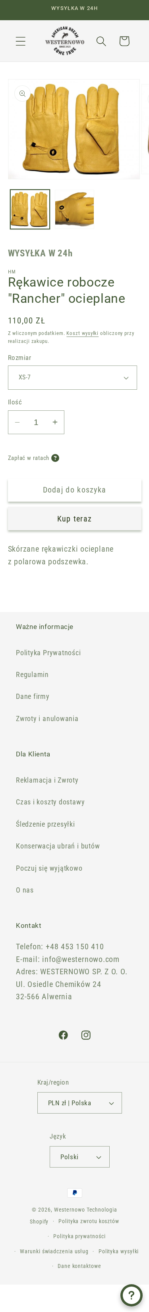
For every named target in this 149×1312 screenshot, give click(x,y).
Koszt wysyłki (82, 333)
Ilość (15, 402)
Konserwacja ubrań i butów (58, 846)
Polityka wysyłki (119, 1251)
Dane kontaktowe (79, 1266)
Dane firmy (33, 696)
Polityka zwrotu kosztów (88, 1221)
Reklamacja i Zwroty (47, 780)
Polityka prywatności (79, 1236)
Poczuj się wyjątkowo (49, 868)
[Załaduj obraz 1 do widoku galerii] (30, 209)
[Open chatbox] (131, 1295)
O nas (25, 890)
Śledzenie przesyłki (45, 824)
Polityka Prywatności (48, 652)
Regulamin (32, 674)
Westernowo (69, 1209)
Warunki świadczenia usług (54, 1251)
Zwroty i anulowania (47, 718)
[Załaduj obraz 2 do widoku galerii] (74, 209)
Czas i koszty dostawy (50, 802)
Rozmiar (19, 358)
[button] (20, 41)
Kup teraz (74, 518)
